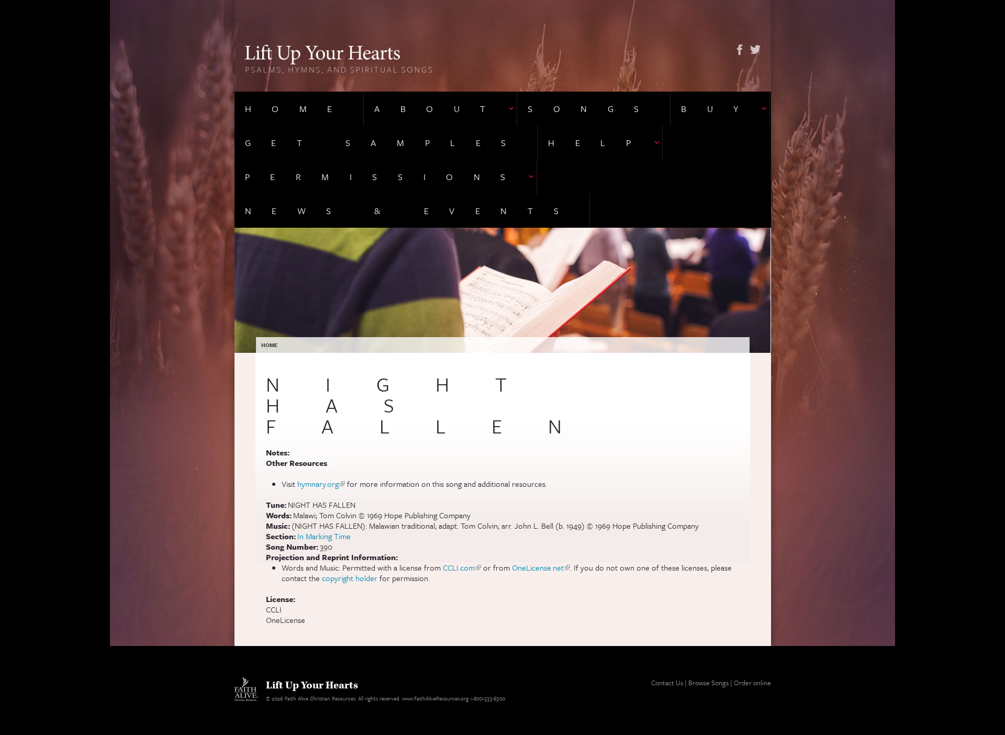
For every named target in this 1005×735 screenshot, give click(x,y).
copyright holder (349, 578)
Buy (720, 108)
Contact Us (667, 682)
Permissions (386, 176)
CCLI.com (462, 567)
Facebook (739, 49)
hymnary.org (321, 483)
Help (599, 142)
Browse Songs (708, 682)
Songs (594, 108)
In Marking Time (324, 536)
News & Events (412, 210)
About (440, 108)
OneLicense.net (541, 567)
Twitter (755, 49)
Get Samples (386, 142)
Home (299, 108)
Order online (752, 682)
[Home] (339, 58)
